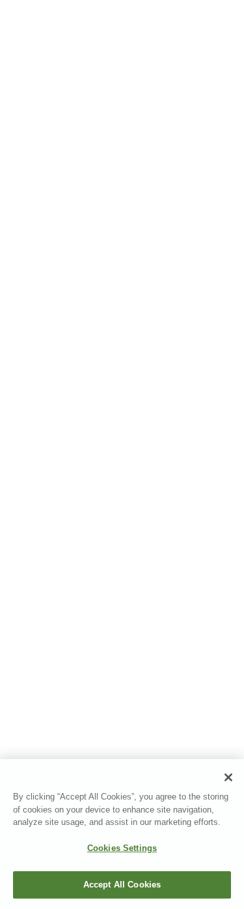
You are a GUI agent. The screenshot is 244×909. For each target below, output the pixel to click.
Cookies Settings (122, 848)
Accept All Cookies (122, 884)
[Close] (228, 777)
